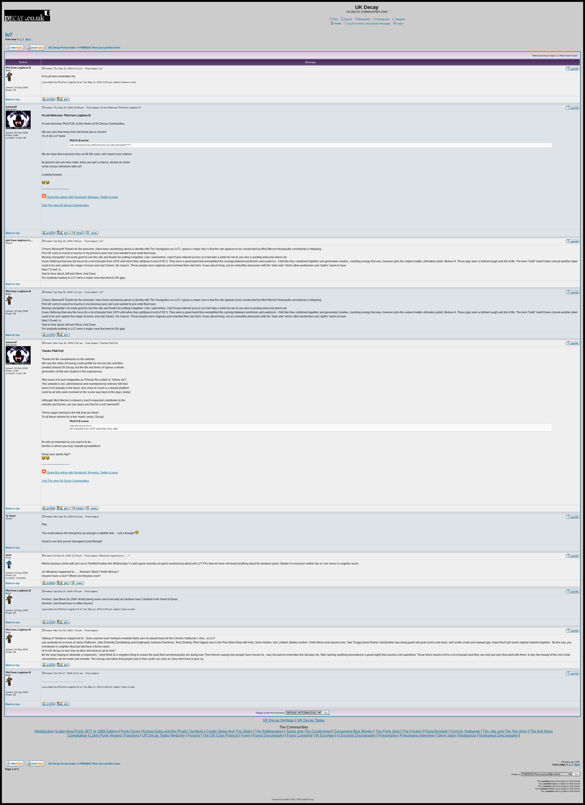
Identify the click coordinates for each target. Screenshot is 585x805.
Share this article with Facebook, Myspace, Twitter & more (82, 197)
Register (400, 19)
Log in (400, 23)
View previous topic (544, 55)
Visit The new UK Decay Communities (65, 205)
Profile (337, 23)
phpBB (285, 799)
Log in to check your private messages (369, 23)
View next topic (568, 55)
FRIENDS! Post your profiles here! (100, 47)
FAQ (335, 19)
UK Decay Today (310, 720)
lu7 (8, 34)
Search (348, 19)
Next (28, 39)
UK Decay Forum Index (62, 47)
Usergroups (383, 19)
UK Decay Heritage (278, 720)
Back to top (13, 99)
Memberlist (364, 19)
